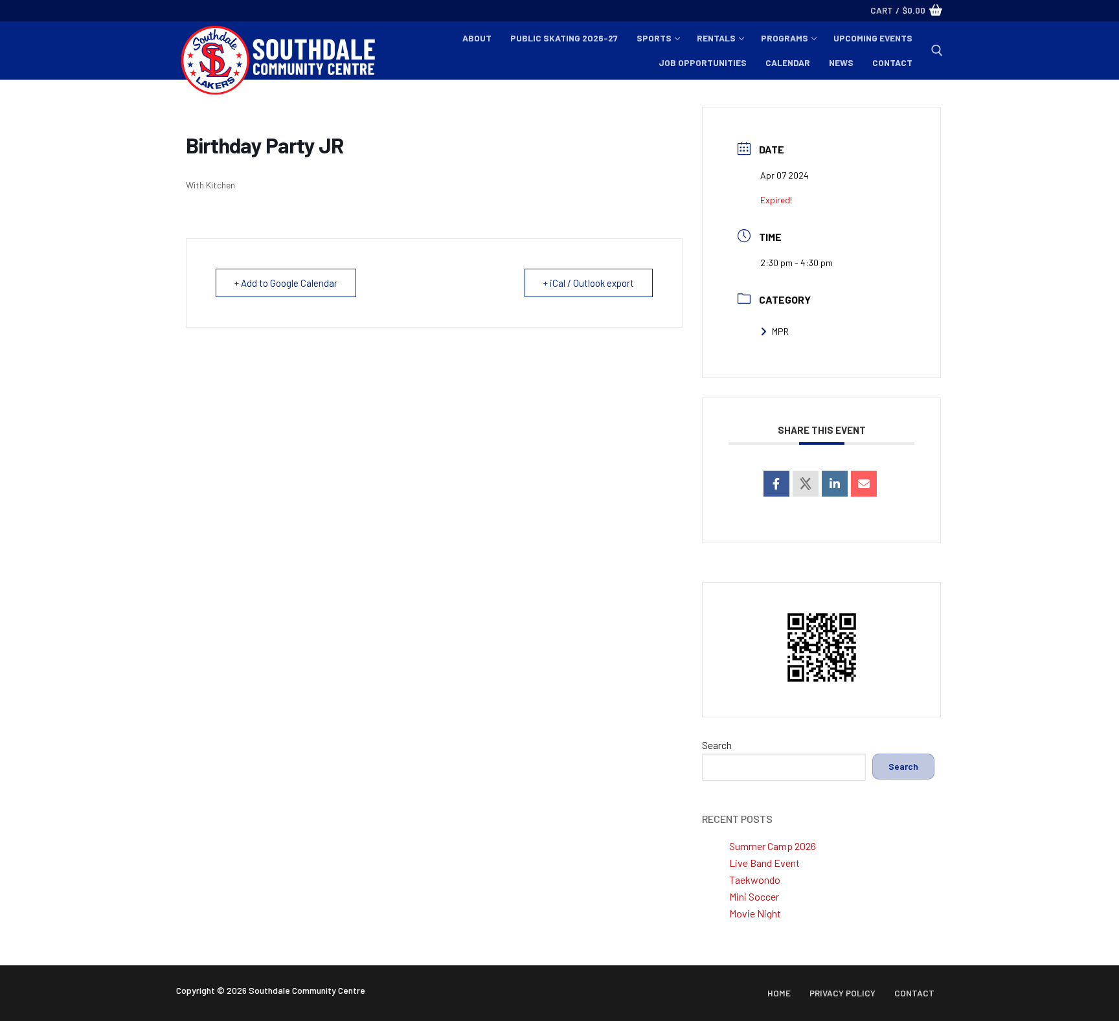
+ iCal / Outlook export (588, 283)
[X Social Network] (806, 484)
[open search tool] (937, 50)
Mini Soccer (754, 896)
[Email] (864, 484)
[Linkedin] (835, 484)
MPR (780, 331)
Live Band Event (764, 863)
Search (717, 745)
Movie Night (755, 913)
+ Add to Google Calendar (285, 283)
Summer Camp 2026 (772, 846)
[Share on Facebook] (776, 484)
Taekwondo (754, 879)
